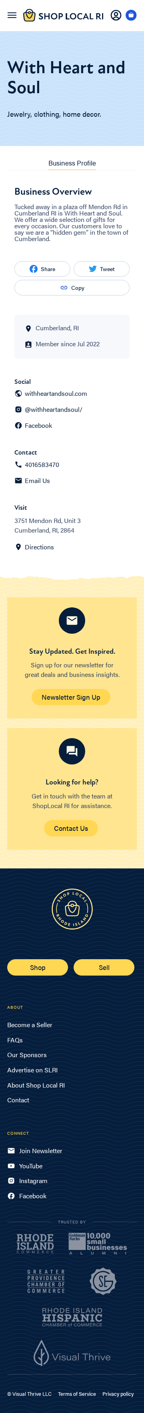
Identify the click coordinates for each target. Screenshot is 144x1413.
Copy (77, 287)
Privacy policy (118, 1393)
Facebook (38, 425)
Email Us (37, 481)
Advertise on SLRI (32, 1069)
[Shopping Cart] (131, 15)
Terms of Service (77, 1393)
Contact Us (71, 828)
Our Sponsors (27, 1054)
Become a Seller (29, 1024)
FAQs (15, 1039)
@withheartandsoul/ (53, 409)
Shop (38, 967)
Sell (104, 967)
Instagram (33, 1180)
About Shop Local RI (36, 1085)
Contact (18, 1099)
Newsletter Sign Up (71, 697)
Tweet (107, 269)
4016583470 (42, 465)
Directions (39, 547)
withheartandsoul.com (56, 393)
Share (48, 269)
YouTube (30, 1165)
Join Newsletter (40, 1150)
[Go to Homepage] (63, 19)
